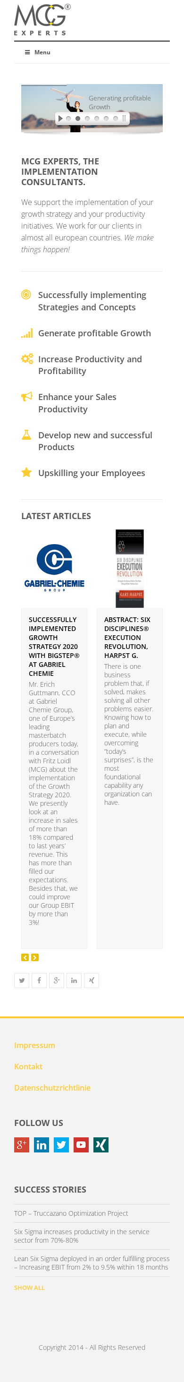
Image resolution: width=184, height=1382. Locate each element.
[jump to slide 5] (106, 119)
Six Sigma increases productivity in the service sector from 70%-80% (82, 1236)
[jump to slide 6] (115, 119)
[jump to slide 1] (68, 119)
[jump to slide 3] (87, 119)
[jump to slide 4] (96, 119)
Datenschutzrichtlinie (52, 1088)
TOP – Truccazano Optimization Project (71, 1213)
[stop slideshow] (126, 119)
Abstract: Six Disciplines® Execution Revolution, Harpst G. (127, 637)
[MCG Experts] (42, 20)
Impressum (34, 1045)
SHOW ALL (29, 1287)
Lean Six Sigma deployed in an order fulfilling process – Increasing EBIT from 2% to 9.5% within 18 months (92, 1262)
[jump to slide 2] (78, 119)
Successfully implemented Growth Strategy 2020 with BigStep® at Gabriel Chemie (54, 646)
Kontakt (28, 1066)
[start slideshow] (58, 119)
